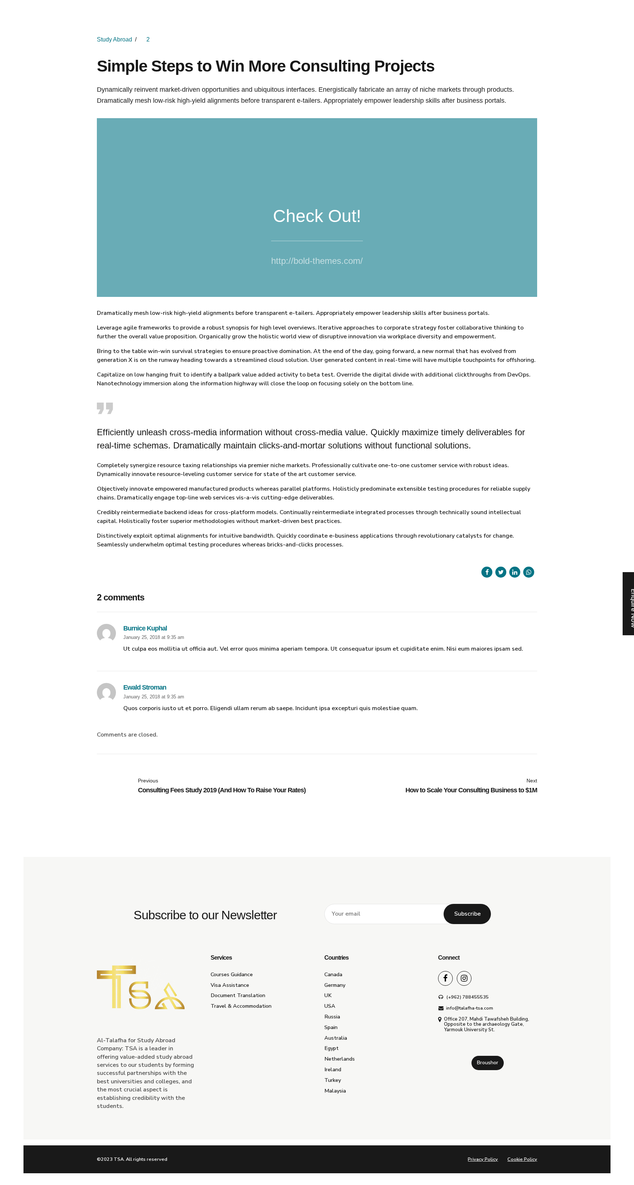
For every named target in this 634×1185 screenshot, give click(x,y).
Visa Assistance (230, 985)
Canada (333, 974)
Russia (332, 1016)
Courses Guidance (232, 974)
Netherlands (339, 1058)
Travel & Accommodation (241, 1006)
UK (328, 995)
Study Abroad (114, 39)
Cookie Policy (522, 1159)
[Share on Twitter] (500, 572)
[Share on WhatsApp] (528, 572)
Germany (334, 985)
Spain (331, 1027)
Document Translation (238, 995)
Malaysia (335, 1090)
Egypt (331, 1048)
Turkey (332, 1080)
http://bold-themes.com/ (317, 261)
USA (329, 1006)
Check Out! (317, 216)
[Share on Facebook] (486, 572)
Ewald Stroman (144, 687)
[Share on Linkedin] (514, 572)
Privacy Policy (483, 1159)
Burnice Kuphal (145, 628)
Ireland (332, 1069)
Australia (335, 1038)
